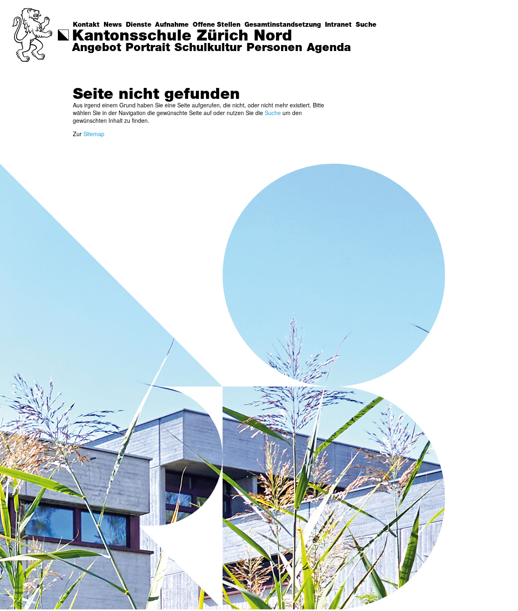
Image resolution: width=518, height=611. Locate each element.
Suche (366, 24)
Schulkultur (208, 47)
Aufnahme (172, 24)
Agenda (329, 47)
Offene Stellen (216, 24)
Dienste (138, 24)
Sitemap (93, 134)
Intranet (338, 24)
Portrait (147, 47)
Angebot (96, 47)
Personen (274, 47)
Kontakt (86, 24)
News (113, 24)
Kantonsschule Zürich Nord (182, 36)
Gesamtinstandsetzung (282, 24)
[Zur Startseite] (33, 35)
